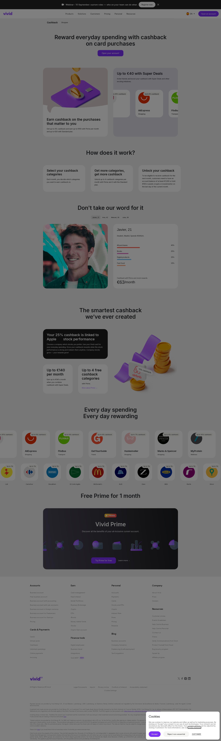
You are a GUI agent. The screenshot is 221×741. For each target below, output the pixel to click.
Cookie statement (194, 728)
